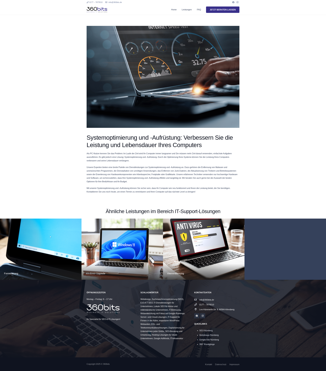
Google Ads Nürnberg (209, 340)
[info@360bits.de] (196, 300)
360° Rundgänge (207, 344)
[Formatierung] (41, 249)
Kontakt (208, 364)
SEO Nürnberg (206, 330)
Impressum (234, 364)
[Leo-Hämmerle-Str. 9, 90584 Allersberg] (196, 309)
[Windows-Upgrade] (122, 249)
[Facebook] (233, 2)
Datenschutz (220, 364)
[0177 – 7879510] (196, 305)
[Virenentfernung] (203, 249)
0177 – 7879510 (206, 305)
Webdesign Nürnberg (209, 335)
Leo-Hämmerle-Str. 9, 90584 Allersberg (216, 309)
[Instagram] (237, 2)
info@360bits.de (206, 300)
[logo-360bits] (97, 10)
